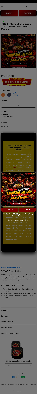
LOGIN (27, 210)
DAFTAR (10, 210)
